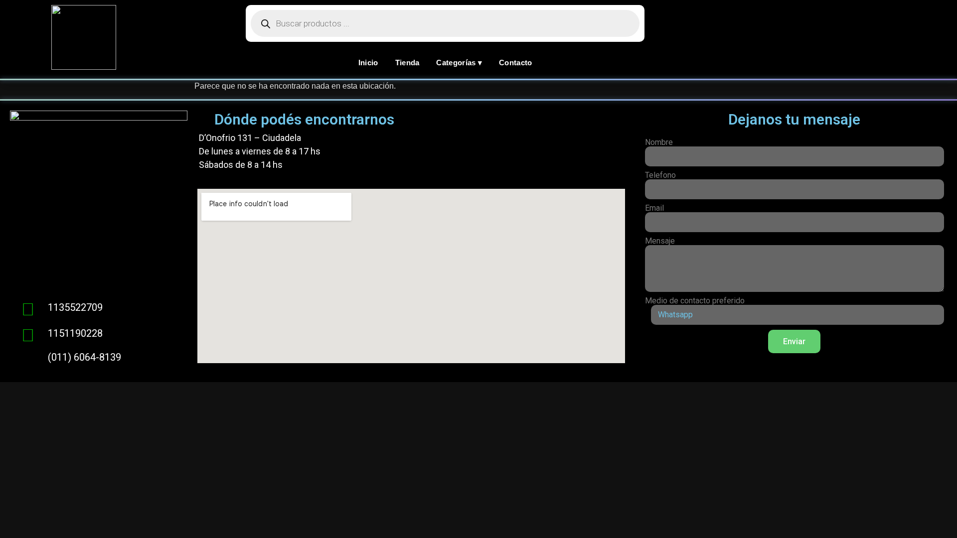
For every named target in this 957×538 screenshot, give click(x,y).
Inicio (368, 62)
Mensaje (660, 241)
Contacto (515, 62)
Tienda (407, 62)
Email (654, 208)
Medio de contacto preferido (695, 301)
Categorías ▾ (459, 62)
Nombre (659, 142)
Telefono (660, 175)
